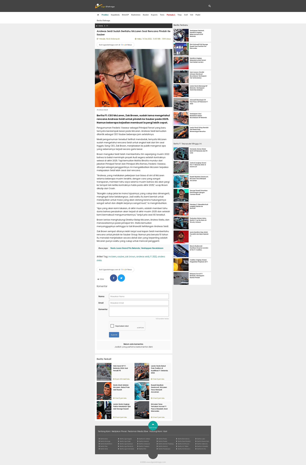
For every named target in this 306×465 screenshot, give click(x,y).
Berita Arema (163, 446)
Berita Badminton (106, 444)
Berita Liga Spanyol (126, 444)
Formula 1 (171, 15)
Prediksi (105, 15)
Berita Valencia (202, 444)
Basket (146, 15)
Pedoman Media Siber (138, 431)
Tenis (162, 15)
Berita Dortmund (183, 444)
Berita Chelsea (144, 446)
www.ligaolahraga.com (156, 462)
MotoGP (125, 15)
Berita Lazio (201, 439)
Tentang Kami (104, 431)
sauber (120, 256)
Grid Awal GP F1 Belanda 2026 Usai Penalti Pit (120, 368)
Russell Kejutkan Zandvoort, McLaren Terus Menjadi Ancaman (159, 388)
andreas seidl (142, 256)
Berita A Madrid (202, 446)
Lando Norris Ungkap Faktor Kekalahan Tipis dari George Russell (122, 406)
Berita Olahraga (103, 20)
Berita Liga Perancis (126, 446)
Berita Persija (162, 441)
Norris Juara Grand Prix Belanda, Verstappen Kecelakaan (136, 247)
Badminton (135, 15)
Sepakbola (115, 15)
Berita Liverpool (144, 444)
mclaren (112, 256)
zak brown (130, 256)
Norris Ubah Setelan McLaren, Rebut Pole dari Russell (121, 387)
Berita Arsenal (144, 441)
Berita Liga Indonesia (127, 449)
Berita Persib (162, 439)
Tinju (180, 15)
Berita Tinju (103, 446)
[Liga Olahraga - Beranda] (105, 6)
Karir (165, 431)
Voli (191, 15)
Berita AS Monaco (184, 449)
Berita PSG (142, 449)
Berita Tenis (104, 449)
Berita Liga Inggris (126, 439)
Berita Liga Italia (125, 441)
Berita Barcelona (183, 439)
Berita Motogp (105, 441)
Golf (186, 15)
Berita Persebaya (164, 449)
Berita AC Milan (183, 446)
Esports (154, 15)
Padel (198, 15)
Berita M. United (144, 439)
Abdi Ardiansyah (113, 39)
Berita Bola (104, 439)
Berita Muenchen (203, 441)
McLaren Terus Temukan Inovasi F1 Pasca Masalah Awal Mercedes (159, 407)
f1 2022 (153, 256)
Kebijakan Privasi (119, 431)
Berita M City (201, 449)
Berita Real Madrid (184, 441)
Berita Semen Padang (165, 444)
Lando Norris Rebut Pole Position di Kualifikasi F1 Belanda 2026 (159, 369)
